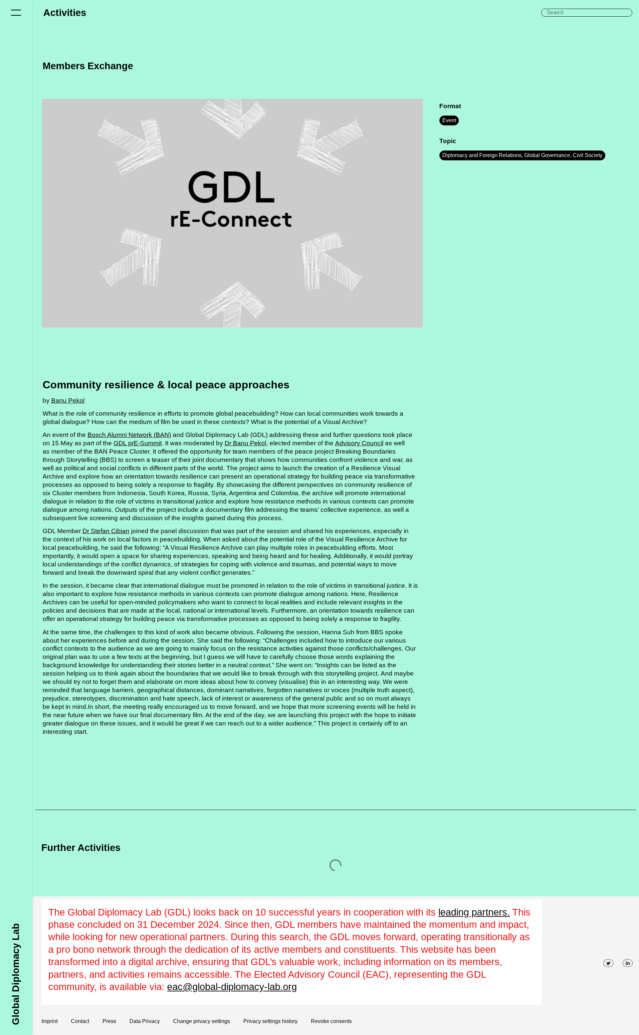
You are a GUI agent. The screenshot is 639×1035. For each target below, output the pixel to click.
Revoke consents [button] (331, 1021)
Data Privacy (144, 1021)
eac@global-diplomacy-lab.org (232, 986)
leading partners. (474, 912)
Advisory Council (359, 443)
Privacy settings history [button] (270, 1021)
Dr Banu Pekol (245, 443)
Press (109, 1021)
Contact (80, 1021)
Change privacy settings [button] (201, 1021)
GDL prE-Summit (137, 443)
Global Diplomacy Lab (15, 974)
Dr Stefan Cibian (106, 530)
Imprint (50, 1021)
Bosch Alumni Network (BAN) (129, 434)
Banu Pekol (68, 400)
